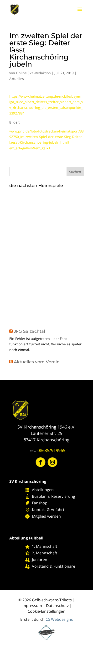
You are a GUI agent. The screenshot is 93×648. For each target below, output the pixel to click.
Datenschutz (57, 605)
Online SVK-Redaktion (33, 73)
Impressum (31, 605)
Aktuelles (16, 78)
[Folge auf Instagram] (52, 462)
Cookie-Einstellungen (46, 611)
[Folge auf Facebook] (41, 462)
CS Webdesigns (59, 619)
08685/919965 (51, 450)
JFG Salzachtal (29, 331)
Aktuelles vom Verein (37, 362)
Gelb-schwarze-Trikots (52, 599)
